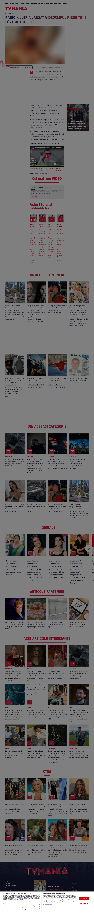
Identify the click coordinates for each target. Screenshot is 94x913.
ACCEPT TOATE (84, 898)
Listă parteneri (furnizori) (47, 904)
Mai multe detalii (20, 899)
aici (34, 906)
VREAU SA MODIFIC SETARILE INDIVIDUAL (84, 904)
